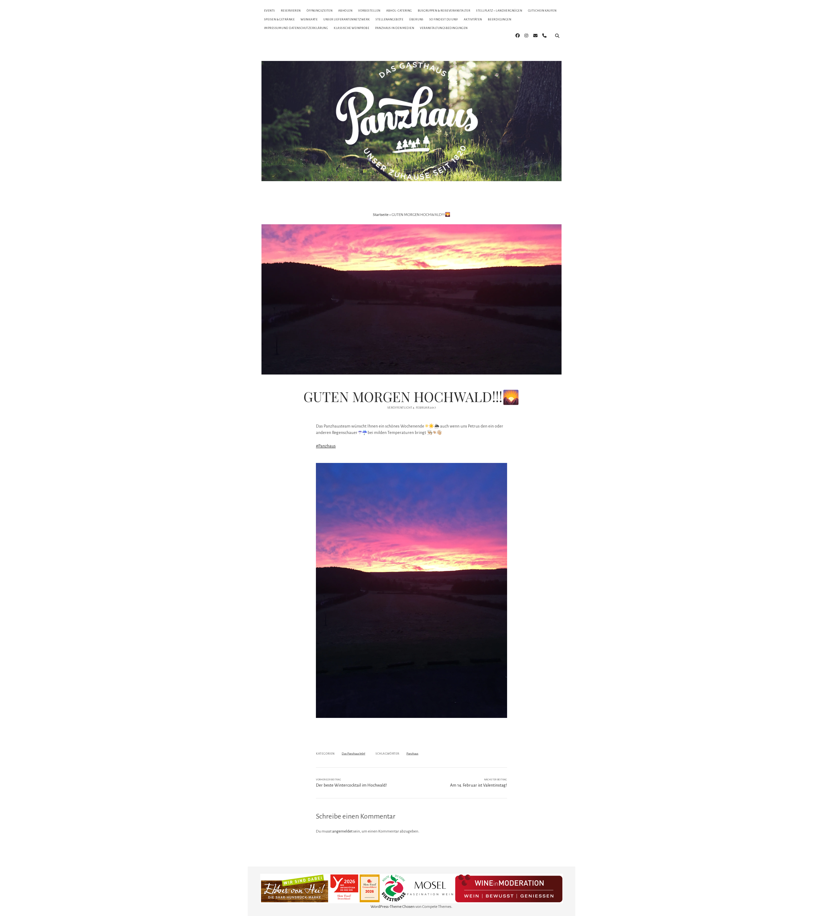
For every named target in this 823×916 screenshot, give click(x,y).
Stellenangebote (389, 19)
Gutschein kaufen (542, 10)
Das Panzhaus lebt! (353, 753)
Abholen (345, 10)
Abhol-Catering (399, 10)
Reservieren (291, 10)
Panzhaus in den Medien (394, 28)
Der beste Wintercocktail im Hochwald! (351, 785)
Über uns (416, 19)
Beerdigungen (499, 19)
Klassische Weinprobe (351, 28)
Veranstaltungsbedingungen (443, 28)
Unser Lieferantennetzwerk (346, 19)
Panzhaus (412, 753)
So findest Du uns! (443, 19)
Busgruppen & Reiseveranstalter (444, 10)
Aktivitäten (473, 19)
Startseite (381, 214)
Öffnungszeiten (319, 10)
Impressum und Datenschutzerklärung (296, 28)
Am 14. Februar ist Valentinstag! (478, 785)
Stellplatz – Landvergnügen (499, 10)
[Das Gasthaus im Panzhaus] (411, 174)
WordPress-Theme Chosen (393, 906)
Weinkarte (309, 19)
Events (269, 10)
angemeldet (342, 831)
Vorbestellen (369, 10)
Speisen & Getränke (279, 19)
